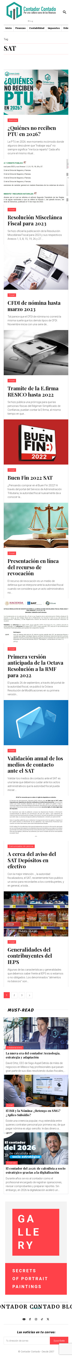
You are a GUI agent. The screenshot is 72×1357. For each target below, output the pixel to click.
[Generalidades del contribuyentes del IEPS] (36, 913)
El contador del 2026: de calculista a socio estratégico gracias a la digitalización (36, 1170)
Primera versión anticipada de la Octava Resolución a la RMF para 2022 (35, 665)
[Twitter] (48, 1319)
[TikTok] (42, 1319)
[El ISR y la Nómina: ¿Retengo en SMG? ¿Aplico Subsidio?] (36, 1091)
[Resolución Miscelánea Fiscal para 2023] (36, 181)
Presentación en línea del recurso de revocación (33, 567)
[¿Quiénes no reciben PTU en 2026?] (36, 92)
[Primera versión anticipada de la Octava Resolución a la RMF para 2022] (36, 620)
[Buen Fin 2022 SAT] (36, 442)
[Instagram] (36, 1319)
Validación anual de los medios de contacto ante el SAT (35, 764)
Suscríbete (59, 1340)
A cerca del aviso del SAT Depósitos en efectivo (32, 860)
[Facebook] (30, 1319)
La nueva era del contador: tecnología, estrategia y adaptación (33, 1055)
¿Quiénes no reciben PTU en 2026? (32, 130)
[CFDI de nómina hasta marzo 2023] (36, 267)
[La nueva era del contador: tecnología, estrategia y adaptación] (36, 1033)
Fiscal (12, 209)
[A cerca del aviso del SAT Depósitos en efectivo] (36, 818)
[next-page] (29, 995)
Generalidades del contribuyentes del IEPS (30, 955)
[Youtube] (24, 1319)
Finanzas (11, 1163)
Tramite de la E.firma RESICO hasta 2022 (33, 391)
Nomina (13, 120)
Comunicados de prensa (21, 846)
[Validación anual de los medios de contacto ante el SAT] (36, 722)
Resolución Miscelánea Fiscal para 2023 (35, 220)
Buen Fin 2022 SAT (30, 477)
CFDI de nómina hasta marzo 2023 (34, 305)
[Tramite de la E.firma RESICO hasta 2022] (36, 352)
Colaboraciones (14, 1047)
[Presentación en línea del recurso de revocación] (36, 525)
